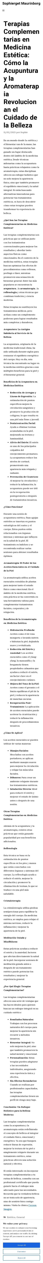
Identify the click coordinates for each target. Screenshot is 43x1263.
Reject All (21, 1258)
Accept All (22, 1245)
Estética (11, 1217)
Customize (21, 1251)
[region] (21, 1241)
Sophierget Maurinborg (21, 3)
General (20, 1217)
